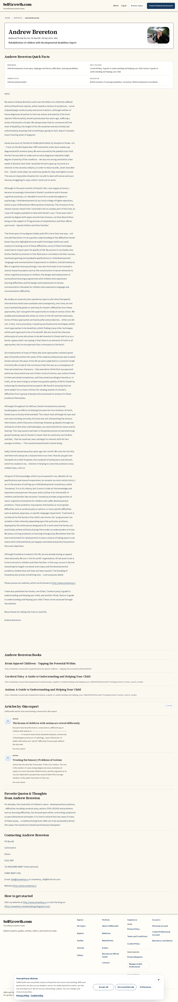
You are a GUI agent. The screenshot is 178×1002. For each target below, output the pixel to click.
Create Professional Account (161, 933)
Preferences (145, 987)
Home (7, 18)
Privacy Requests (135, 957)
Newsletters (107, 940)
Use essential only (126, 987)
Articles (80, 948)
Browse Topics (137, 5)
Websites (106, 933)
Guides (80, 940)
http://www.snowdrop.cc (64, 583)
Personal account (160, 926)
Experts (18, 18)
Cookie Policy (133, 943)
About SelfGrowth (110, 926)
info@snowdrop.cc (20, 879)
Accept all (103, 987)
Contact (106, 962)
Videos (80, 955)
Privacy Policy (133, 929)
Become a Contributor (162, 940)
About (115, 5)
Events (105, 948)
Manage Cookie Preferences (135, 965)
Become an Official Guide (110, 955)
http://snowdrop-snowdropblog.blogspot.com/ (27, 906)
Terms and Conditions (137, 936)
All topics (81, 926)
